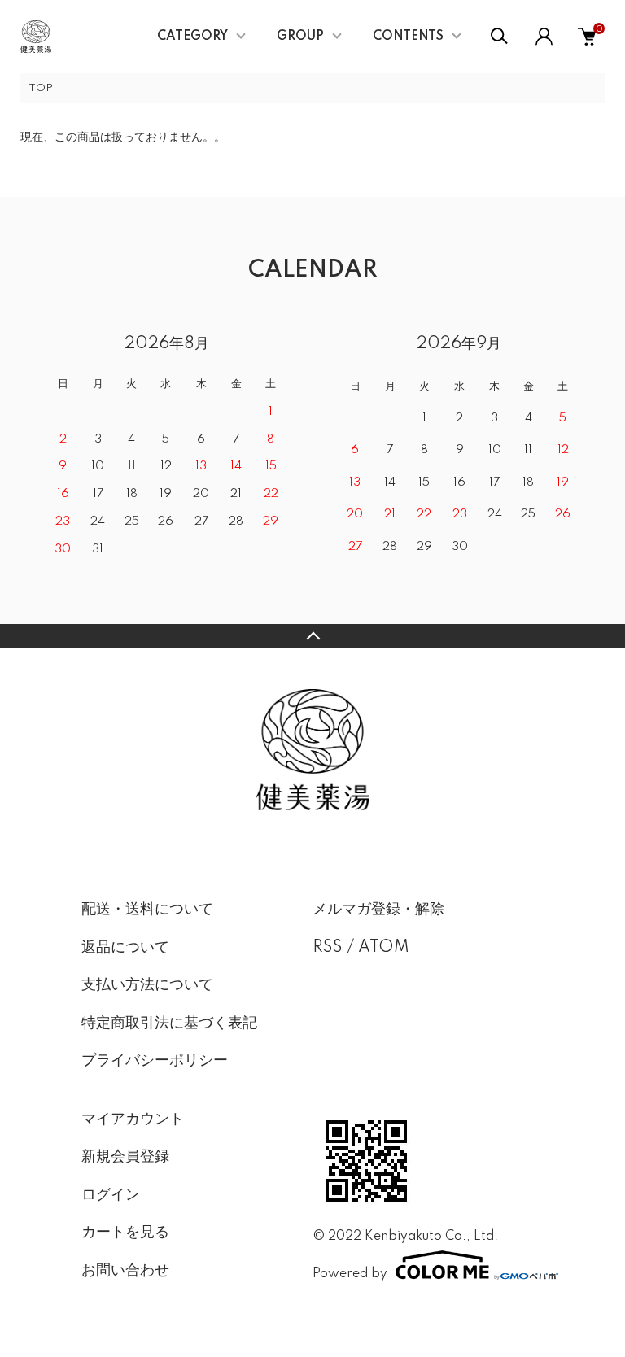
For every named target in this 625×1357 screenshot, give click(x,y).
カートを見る (125, 1232)
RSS (327, 948)
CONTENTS (408, 36)
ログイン (110, 1195)
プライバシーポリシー (154, 1061)
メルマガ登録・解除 (378, 909)
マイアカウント (132, 1119)
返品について (125, 948)
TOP (40, 88)
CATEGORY (192, 36)
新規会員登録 (125, 1157)
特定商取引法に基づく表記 (169, 1023)
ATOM (383, 948)
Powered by (349, 1274)
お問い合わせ (125, 1271)
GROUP (300, 36)
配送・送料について (147, 909)
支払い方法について (147, 985)
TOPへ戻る (312, 636)
